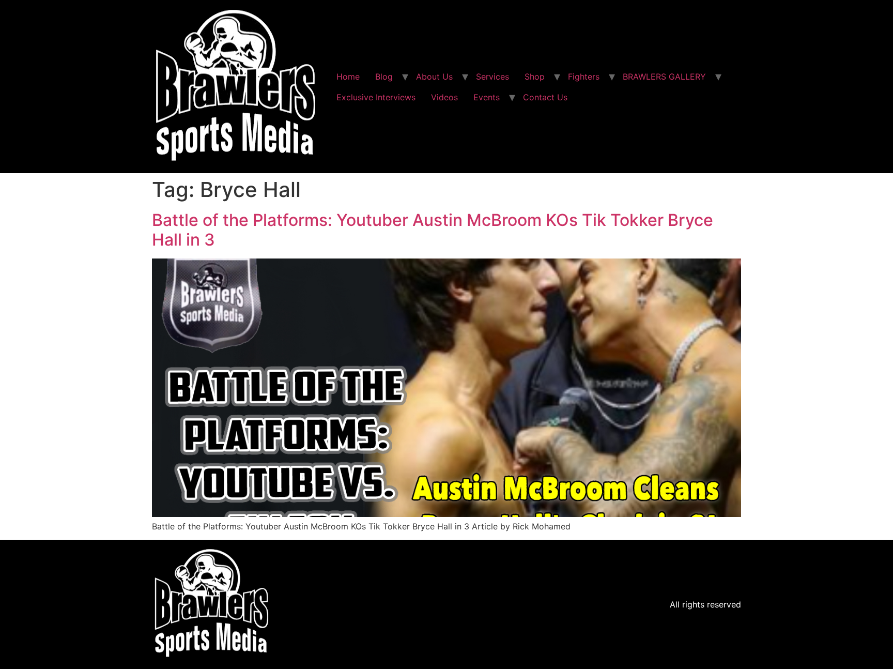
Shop (535, 76)
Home (348, 76)
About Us (434, 76)
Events (486, 97)
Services (492, 76)
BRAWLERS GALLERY (664, 76)
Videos (444, 97)
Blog (384, 76)
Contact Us (545, 97)
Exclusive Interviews (375, 97)
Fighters (583, 76)
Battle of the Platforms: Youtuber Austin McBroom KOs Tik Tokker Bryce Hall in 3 (432, 230)
